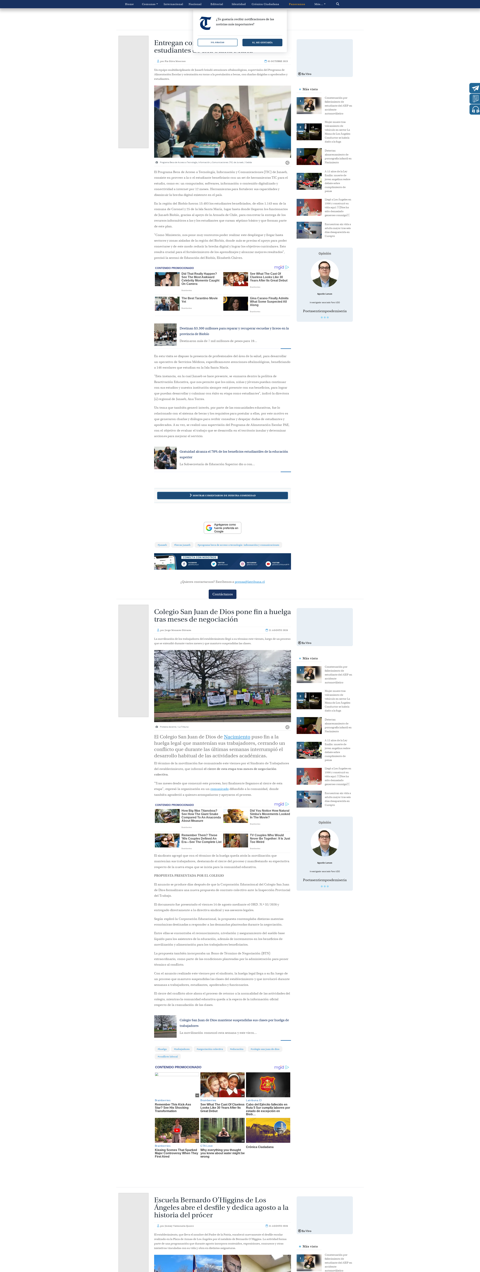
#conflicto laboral (168, 1056)
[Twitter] (222, 564)
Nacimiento (237, 737)
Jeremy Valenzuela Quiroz (179, 1226)
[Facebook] (195, 564)
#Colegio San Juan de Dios (265, 1049)
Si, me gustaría (262, 42)
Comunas (149, 4)
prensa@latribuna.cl (250, 582)
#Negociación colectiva (210, 1049)
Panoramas (297, 4)
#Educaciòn (236, 1049)
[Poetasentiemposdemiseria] (325, 273)
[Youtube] (277, 564)
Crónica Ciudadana (265, 4)
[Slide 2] (325, 317)
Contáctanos (222, 594)
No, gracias (217, 42)
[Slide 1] (322, 317)
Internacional (173, 4)
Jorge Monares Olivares (178, 630)
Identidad (239, 4)
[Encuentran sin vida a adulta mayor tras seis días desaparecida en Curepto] (311, 229)
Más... (318, 4)
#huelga (162, 1049)
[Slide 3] (328, 317)
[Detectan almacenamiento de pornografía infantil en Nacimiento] (311, 156)
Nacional (195, 4)
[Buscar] (346, 4)
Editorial (217, 4)
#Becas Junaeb (182, 544)
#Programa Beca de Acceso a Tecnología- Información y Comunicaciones (238, 544)
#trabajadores (182, 1049)
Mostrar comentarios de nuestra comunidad (224, 495)
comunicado (219, 789)
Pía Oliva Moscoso (175, 61)
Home (129, 4)
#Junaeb (162, 544)
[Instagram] (250, 564)
